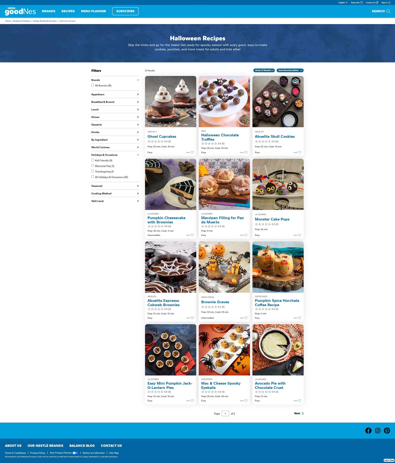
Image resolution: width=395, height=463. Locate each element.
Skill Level (97, 201)
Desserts (96, 124)
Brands (95, 80)
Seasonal (96, 185)
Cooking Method (101, 193)
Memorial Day (104, 166)
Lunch (95, 109)
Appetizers (97, 94)
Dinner (95, 117)
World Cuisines (100, 147)
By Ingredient (99, 139)
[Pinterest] (387, 430)
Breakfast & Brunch (102, 101)
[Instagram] (379, 430)
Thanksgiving (104, 171)
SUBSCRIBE (125, 11)
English (342, 2)
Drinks (95, 132)
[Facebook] (370, 430)
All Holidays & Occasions (111, 177)
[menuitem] (48, 11)
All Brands (103, 85)
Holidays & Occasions (104, 154)
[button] (189, 152)
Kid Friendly (103, 160)
